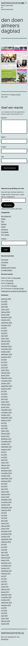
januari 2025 (5, 344)
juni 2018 (4, 547)
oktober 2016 (5, 600)
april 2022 (4, 428)
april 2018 (4, 552)
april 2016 (4, 616)
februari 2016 (5, 621)
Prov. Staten (5, 235)
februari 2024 (5, 373)
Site (2, 157)
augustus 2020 (6, 481)
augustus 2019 (6, 510)
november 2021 (6, 441)
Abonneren (8, 205)
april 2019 (4, 521)
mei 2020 (4, 486)
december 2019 (6, 499)
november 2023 (6, 381)
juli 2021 (3, 452)
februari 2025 (5, 341)
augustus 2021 (6, 449)
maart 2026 (5, 309)
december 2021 (6, 439)
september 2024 (6, 354)
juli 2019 (3, 513)
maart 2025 (5, 338)
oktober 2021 (5, 444)
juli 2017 (3, 576)
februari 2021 (5, 465)
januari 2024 (5, 375)
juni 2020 (4, 484)
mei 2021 (4, 457)
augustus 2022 (6, 420)
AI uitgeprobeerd (6, 270)
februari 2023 (5, 404)
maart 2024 (5, 370)
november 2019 (6, 502)
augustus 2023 (6, 388)
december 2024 (6, 346)
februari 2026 (5, 312)
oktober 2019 (5, 505)
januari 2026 (5, 315)
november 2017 (6, 565)
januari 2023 (5, 407)
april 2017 (4, 584)
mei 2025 (4, 333)
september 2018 (6, 539)
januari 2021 (5, 468)
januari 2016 (5, 624)
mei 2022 (4, 425)
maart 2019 (5, 523)
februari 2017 (5, 589)
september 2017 (6, 571)
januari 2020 (5, 497)
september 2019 (6, 507)
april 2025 (4, 336)
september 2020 (6, 478)
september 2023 (6, 386)
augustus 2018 (6, 542)
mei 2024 (4, 365)
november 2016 (6, 597)
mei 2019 (4, 518)
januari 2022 (5, 436)
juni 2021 (4, 454)
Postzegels (4, 232)
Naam (3, 137)
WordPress (4, 639)
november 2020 (6, 473)
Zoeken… (4, 239)
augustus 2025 (6, 325)
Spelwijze (10, 283)
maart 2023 (5, 402)
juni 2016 (4, 610)
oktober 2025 (5, 320)
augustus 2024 (6, 357)
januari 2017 (5, 592)
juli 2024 (4, 359)
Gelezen (3, 224)
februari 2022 (5, 433)
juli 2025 (4, 328)
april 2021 (4, 460)
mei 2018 (4, 550)
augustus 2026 (6, 299)
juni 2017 (4, 579)
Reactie (4, 118)
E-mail (3, 147)
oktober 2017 (5, 568)
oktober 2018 (5, 536)
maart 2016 (5, 618)
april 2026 (4, 307)
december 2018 (6, 531)
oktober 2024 (5, 352)
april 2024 (4, 367)
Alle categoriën (6, 216)
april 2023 (4, 399)
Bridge (3, 219)
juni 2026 (4, 301)
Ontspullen (4, 262)
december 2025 (6, 317)
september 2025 (6, 322)
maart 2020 (5, 491)
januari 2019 (5, 528)
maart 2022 (5, 431)
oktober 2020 (5, 476)
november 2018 (6, 534)
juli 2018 (3, 544)
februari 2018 (5, 557)
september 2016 (6, 602)
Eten (2, 221)
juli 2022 (4, 423)
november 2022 (6, 412)
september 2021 (6, 447)
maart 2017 (5, 587)
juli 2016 (3, 608)
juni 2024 (4, 362)
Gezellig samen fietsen (8, 267)
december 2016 (6, 594)
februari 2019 (5, 526)
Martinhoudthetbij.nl (12, 3)
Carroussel (4, 260)
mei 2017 (4, 581)
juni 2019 (4, 515)
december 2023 (6, 378)
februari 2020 (5, 494)
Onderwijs (4, 229)
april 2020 (4, 489)
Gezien (3, 227)
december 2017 (6, 563)
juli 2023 (4, 391)
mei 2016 (4, 613)
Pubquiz (3, 265)
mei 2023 (4, 396)
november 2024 (6, 349)
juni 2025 (4, 330)
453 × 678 (4, 96)
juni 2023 (4, 394)
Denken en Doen (16, 94)
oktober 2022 (5, 415)
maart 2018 (5, 555)
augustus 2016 (6, 605)
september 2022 (6, 417)
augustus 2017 (6, 573)
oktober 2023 (5, 383)
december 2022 (6, 410)
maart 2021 (5, 462)
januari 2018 (5, 560)
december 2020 (6, 470)
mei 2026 (4, 304)
